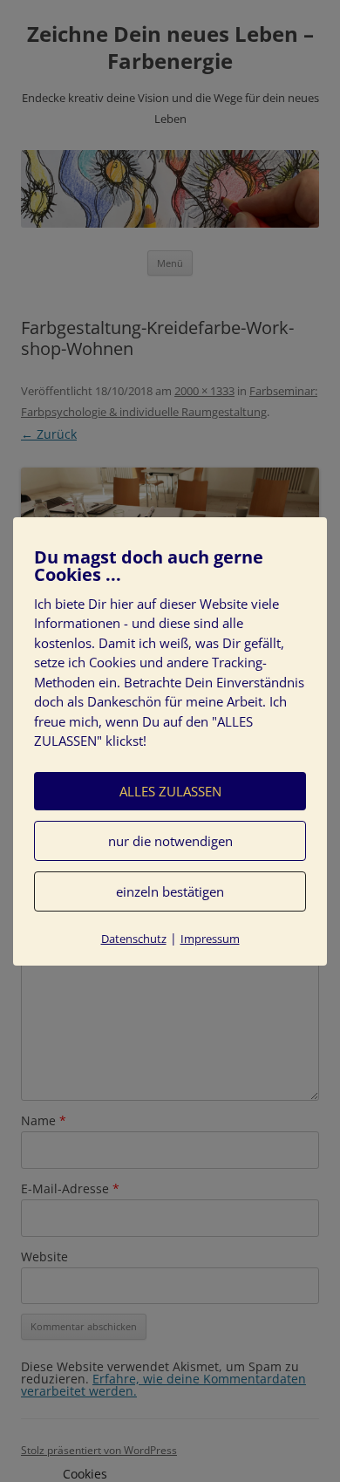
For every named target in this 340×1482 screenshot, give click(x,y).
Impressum (210, 938)
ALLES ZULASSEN (170, 791)
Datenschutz (134, 938)
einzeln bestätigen (170, 891)
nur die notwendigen (170, 841)
